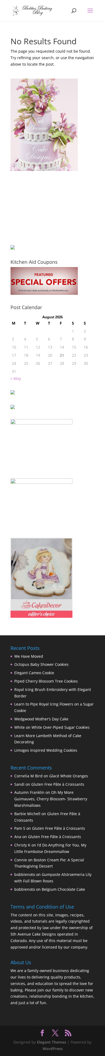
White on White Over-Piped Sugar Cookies (52, 727)
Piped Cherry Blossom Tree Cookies (46, 681)
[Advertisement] (37, 208)
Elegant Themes (51, 1042)
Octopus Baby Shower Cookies (41, 664)
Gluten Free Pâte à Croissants (57, 784)
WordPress (53, 1048)
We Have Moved (28, 656)
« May (15, 378)
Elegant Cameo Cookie (34, 672)
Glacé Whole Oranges (68, 775)
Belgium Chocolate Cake (63, 889)
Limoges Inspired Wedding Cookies (45, 750)
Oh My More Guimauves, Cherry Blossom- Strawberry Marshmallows (50, 799)
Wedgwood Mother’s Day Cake (41, 718)
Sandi (19, 784)
